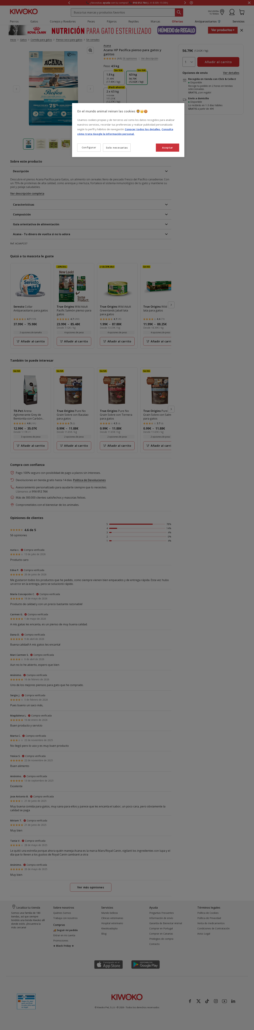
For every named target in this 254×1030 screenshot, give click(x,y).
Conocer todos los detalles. (143, 129)
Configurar (89, 147)
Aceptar (167, 147)
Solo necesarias (117, 147)
